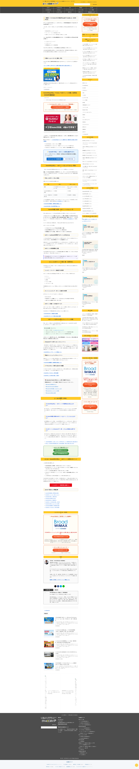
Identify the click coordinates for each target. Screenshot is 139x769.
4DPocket (82, 749)
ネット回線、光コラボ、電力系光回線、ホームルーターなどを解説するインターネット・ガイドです (48, 718)
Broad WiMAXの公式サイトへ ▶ (61, 536)
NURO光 (80, 7)
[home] (50, 581)
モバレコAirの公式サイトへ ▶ (61, 550)
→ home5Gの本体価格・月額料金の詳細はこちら (52, 203)
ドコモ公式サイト (60, 201)
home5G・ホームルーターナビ (54, 764)
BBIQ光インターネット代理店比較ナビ (86, 733)
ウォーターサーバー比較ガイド (84, 766)
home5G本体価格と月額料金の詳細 (51, 493)
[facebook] (58, 586)
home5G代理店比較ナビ (84, 738)
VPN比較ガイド (88, 764)
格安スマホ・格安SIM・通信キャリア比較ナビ (88, 746)
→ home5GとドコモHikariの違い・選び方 (51, 375)
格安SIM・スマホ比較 (78, 764)
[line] (63, 586)
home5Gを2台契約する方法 (50, 498)
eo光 (70, 7)
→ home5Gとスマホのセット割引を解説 (50, 372)
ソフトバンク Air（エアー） (69, 9)
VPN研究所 (82, 741)
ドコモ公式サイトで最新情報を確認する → (60, 485)
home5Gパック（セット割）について (52, 494)
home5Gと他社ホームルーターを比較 (52, 503)
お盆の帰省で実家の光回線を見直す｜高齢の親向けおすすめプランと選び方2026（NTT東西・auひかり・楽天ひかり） (90, 251)
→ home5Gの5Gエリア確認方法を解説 (50, 313)
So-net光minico (48, 9)
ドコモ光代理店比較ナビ (84, 721)
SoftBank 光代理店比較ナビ (85, 723)
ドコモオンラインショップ (58, 330)
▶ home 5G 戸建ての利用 (51, 392)
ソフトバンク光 (80, 9)
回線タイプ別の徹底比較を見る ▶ (60, 453)
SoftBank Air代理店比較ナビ (85, 736)
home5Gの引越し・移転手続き (51, 496)
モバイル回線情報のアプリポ (85, 744)
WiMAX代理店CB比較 (69, 158)
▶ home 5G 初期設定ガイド (51, 384)
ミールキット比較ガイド (60, 766)
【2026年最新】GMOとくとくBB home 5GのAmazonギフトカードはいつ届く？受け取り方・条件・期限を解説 (66, 619)
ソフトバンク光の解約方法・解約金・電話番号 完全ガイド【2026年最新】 (89, 314)
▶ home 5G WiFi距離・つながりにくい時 (53, 388)
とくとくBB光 (91, 9)
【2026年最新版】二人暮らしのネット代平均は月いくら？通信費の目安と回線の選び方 (61, 441)
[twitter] (55, 586)
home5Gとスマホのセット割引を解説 (52, 507)
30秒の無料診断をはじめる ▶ (61, 450)
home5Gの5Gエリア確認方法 (50, 500)
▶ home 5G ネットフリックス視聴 (52, 390)
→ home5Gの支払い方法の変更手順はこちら (51, 206)
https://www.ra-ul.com (62, 724)
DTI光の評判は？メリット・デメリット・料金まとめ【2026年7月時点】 (90, 331)
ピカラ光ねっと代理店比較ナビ (85, 729)
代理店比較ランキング (91, 12)
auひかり (48, 7)
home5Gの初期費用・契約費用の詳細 (52, 505)
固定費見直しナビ (71, 766)
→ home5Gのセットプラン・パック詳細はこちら (52, 352)
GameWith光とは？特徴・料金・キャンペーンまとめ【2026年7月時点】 (90, 327)
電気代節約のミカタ (83, 752)
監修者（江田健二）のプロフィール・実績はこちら (60, 579)
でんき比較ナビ (83, 754)
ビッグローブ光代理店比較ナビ (85, 724)
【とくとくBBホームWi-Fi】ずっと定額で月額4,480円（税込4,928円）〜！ (57, 65)
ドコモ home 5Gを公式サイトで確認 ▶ (61, 107)
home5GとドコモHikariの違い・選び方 (52, 502)
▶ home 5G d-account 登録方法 (52, 386)
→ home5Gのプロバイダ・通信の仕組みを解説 (52, 316)
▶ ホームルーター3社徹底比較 (54, 158)
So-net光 (91, 7)
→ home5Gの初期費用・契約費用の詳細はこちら (52, 362)
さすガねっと (59, 9)
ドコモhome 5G (59, 7)
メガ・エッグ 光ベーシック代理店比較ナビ (87, 731)
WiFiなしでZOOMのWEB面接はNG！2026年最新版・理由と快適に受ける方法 (59, 443)
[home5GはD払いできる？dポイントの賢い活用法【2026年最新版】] (61, 586)
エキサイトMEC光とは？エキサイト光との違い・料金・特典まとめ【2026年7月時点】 (90, 324)
